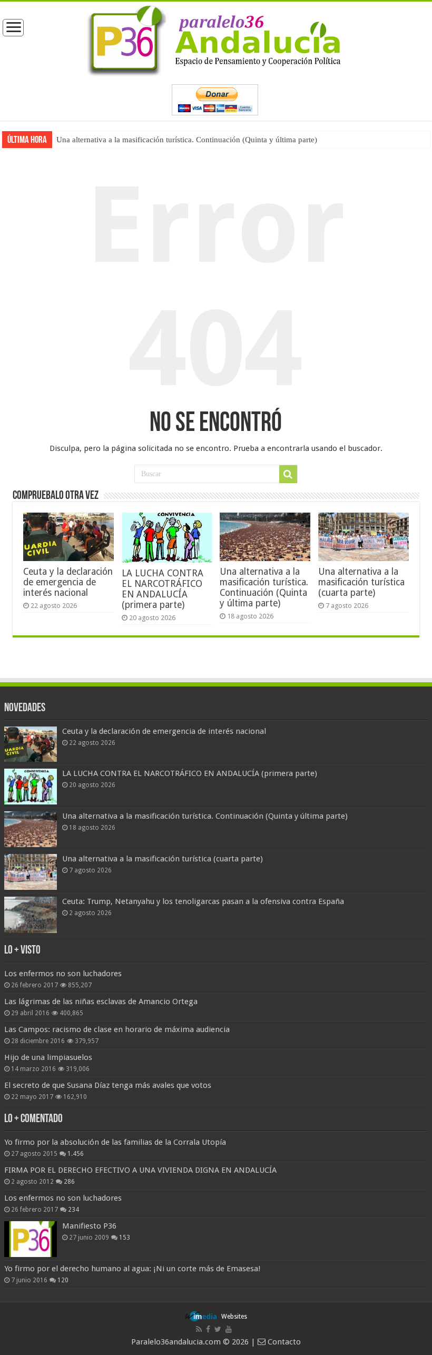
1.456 (75, 1153)
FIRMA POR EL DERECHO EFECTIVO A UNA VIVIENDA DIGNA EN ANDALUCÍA (140, 1170)
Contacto (283, 1342)
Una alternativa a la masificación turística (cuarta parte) (361, 582)
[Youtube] (228, 1329)
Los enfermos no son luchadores (63, 973)
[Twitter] (217, 1329)
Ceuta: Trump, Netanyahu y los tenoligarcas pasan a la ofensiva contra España (203, 901)
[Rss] (199, 1329)
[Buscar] (288, 474)
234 (73, 1209)
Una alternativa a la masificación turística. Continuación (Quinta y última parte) (186, 139)
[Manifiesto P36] (30, 1239)
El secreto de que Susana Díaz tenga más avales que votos (107, 1085)
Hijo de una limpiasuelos (48, 1057)
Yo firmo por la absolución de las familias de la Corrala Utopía (115, 1142)
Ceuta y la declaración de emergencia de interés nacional (68, 582)
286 (69, 1181)
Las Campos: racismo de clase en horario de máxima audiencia (117, 1029)
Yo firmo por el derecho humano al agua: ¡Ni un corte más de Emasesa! (132, 1268)
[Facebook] (208, 1329)
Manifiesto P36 (89, 1226)
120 (62, 1280)
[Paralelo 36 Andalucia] (216, 38)
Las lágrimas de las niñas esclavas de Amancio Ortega (101, 1001)
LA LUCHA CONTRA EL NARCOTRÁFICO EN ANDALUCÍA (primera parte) (162, 589)
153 (124, 1237)
